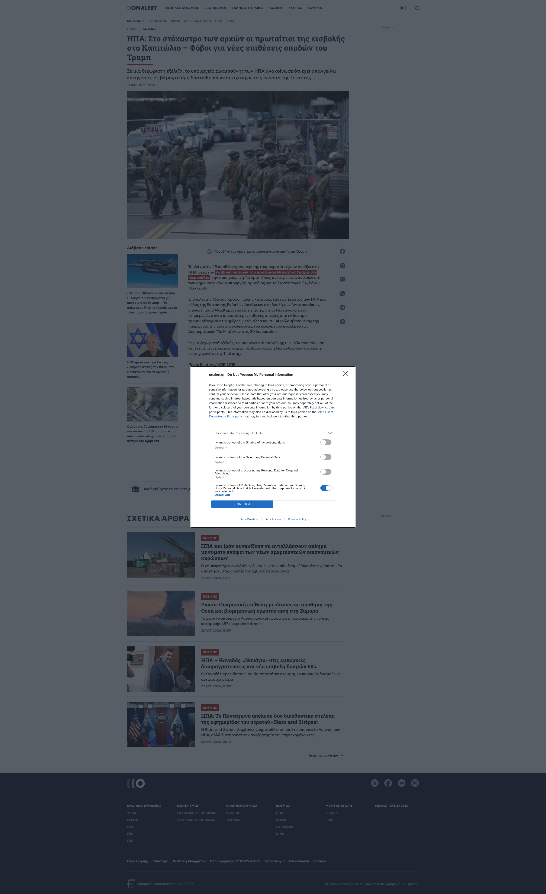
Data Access (273, 519)
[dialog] (273, 447)
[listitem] (273, 433)
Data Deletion (249, 519)
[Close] (347, 375)
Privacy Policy (297, 519)
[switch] (325, 442)
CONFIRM (242, 504)
